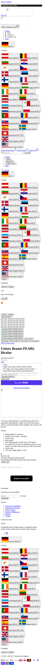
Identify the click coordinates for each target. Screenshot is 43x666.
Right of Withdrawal (12, 512)
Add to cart (5, 379)
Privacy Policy (10, 510)
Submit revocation (21, 478)
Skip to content (6, 2)
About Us (10, 35)
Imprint (7, 514)
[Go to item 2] (12, 331)
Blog (7, 39)
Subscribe (5, 498)
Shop (9, 33)
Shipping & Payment (12, 508)
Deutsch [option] (4, 287)
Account (6, 170)
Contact (8, 516)
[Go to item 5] (12, 339)
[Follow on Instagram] (6, 534)
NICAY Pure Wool (7, 343)
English (4, 279)
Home (7, 31)
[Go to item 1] (12, 329)
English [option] (11, 287)
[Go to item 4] (12, 336)
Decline (10, 314)
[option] (10, 56)
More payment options (21, 388)
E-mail (23, 496)
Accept (4, 314)
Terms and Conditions (13, 506)
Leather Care (11, 37)
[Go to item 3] (12, 334)
